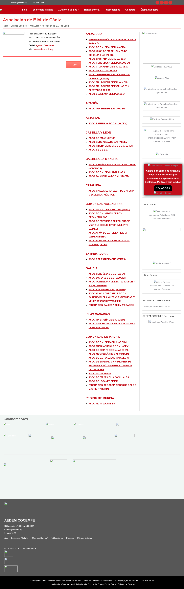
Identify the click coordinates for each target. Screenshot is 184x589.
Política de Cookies (126, 584)
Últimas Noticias (84, 538)
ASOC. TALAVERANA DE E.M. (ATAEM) (109, 176)
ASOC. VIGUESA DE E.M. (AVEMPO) (107, 289)
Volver (75, 65)
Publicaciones (57, 538)
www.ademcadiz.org (43, 49)
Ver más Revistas (162, 289)
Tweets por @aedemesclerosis (156, 306)
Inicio (6, 538)
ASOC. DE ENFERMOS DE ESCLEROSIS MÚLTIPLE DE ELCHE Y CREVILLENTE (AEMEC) (109, 225)
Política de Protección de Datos (102, 584)
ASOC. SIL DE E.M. (98, 150)
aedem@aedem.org (13, 529)
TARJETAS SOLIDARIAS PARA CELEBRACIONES (162, 140)
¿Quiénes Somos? (39, 538)
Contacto (70, 538)
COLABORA (163, 188)
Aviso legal (81, 584)
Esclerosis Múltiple (19, 538)
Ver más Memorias (161, 218)
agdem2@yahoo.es (45, 45)
